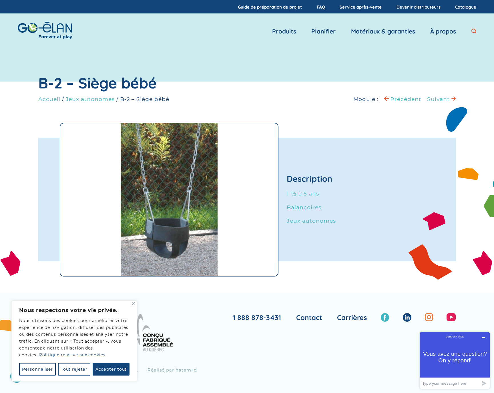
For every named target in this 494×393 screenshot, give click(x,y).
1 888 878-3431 (257, 317)
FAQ (321, 6)
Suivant (439, 99)
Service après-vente (361, 6)
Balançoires (304, 207)
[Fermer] (133, 303)
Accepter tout (111, 369)
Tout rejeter (74, 369)
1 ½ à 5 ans (303, 193)
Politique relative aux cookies (72, 355)
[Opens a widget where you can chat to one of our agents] (455, 360)
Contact (309, 317)
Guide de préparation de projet (270, 6)
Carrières (352, 317)
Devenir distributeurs (419, 6)
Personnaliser (37, 369)
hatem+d (186, 370)
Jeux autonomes (90, 99)
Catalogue (465, 6)
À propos (443, 31)
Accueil (49, 99)
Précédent (405, 99)
